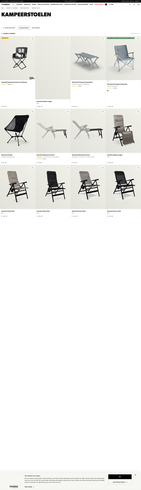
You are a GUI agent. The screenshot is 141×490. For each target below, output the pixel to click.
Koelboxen (19, 4)
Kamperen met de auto (57, 4)
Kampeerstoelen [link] (36, 8)
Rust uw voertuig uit (70, 1)
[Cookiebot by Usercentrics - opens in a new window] (14, 487)
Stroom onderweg (83, 4)
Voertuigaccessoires (43, 4)
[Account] (134, 4)
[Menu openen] (13, 4)
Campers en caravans (70, 4)
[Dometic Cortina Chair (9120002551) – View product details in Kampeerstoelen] (17, 191)
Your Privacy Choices (119, 482)
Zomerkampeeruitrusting (101, 4)
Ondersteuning (125, 1)
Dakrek (34, 4)
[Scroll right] (106, 4)
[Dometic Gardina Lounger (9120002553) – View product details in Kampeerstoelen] (123, 137)
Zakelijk (132, 1)
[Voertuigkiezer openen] (130, 4)
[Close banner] (135, 475)
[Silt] (107, 90)
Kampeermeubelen (24, 8)
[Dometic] (5, 4)
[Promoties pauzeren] (2, 1)
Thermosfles (27, 4)
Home (2, 8)
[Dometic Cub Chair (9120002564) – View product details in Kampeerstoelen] (17, 137)
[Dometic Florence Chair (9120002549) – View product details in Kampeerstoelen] (88, 191)
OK (120, 476)
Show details (28, 486)
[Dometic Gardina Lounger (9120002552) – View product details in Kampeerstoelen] (52, 72)
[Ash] (108, 90)
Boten (91, 4)
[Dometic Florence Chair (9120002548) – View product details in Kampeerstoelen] (123, 191)
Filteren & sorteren (9, 33)
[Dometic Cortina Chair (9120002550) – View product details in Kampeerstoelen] (52, 191)
